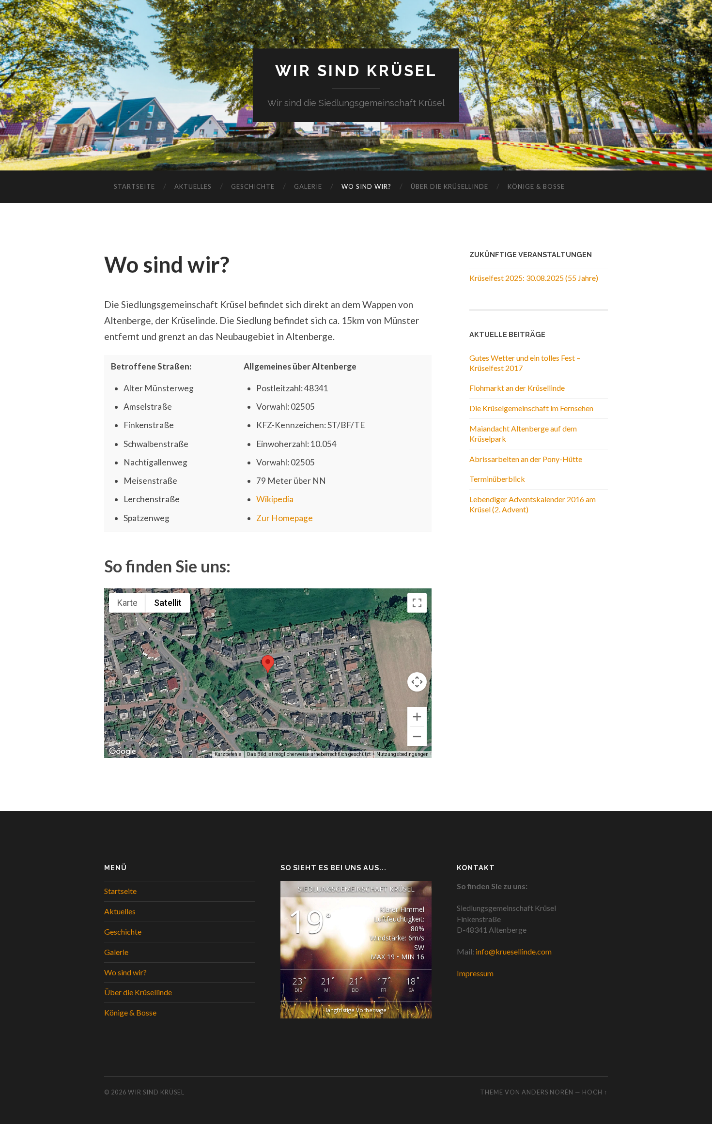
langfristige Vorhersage (356, 1010)
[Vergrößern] (417, 716)
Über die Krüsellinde (449, 186)
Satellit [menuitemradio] (168, 603)
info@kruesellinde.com (514, 951)
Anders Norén (547, 1092)
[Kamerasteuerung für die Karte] (417, 682)
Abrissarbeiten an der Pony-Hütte (525, 458)
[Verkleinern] (417, 736)
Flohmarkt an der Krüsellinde (517, 387)
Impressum (475, 973)
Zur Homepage (284, 518)
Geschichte (253, 186)
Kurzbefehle (228, 754)
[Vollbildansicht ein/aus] (417, 603)
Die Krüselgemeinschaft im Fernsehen (531, 408)
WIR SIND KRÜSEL (356, 70)
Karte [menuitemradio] (127, 603)
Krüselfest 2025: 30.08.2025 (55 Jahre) (533, 277)
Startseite (134, 186)
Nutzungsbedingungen (402, 754)
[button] (268, 664)
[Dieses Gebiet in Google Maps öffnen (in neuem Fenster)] (123, 751)
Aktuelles (193, 186)
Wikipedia (275, 499)
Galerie (308, 186)
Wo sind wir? (366, 186)
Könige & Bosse (536, 186)
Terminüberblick (497, 478)
